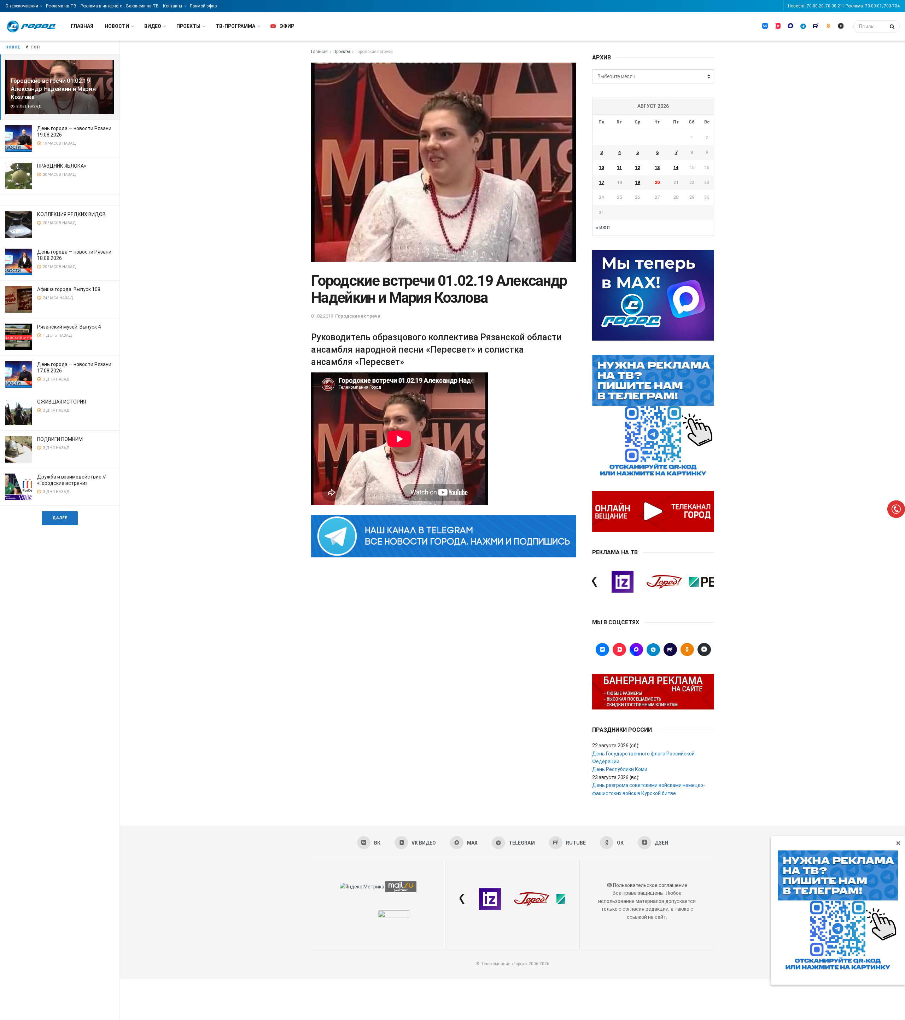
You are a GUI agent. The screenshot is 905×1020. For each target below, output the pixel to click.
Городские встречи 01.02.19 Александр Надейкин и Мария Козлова (53, 88)
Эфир (287, 26)
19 (637, 182)
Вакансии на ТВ (142, 6)
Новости (117, 26)
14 (675, 167)
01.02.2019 (322, 316)
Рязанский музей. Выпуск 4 (69, 327)
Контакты (172, 6)
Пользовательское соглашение (650, 885)
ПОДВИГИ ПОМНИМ (60, 439)
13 (657, 167)
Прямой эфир (203, 6)
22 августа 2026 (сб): (615, 745)
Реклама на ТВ (61, 6)
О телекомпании (21, 6)
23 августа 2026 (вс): (615, 777)
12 (637, 167)
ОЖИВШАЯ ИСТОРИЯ (61, 402)
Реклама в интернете (101, 6)
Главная (82, 26)
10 (601, 167)
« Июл (602, 227)
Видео (152, 26)
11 (619, 167)
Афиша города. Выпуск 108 (68, 289)
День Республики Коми (619, 769)
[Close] (898, 843)
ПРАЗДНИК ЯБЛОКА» (61, 166)
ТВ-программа (235, 26)
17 (601, 182)
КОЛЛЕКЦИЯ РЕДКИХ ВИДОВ (71, 214)
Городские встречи (374, 51)
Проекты (188, 26)
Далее (59, 518)
